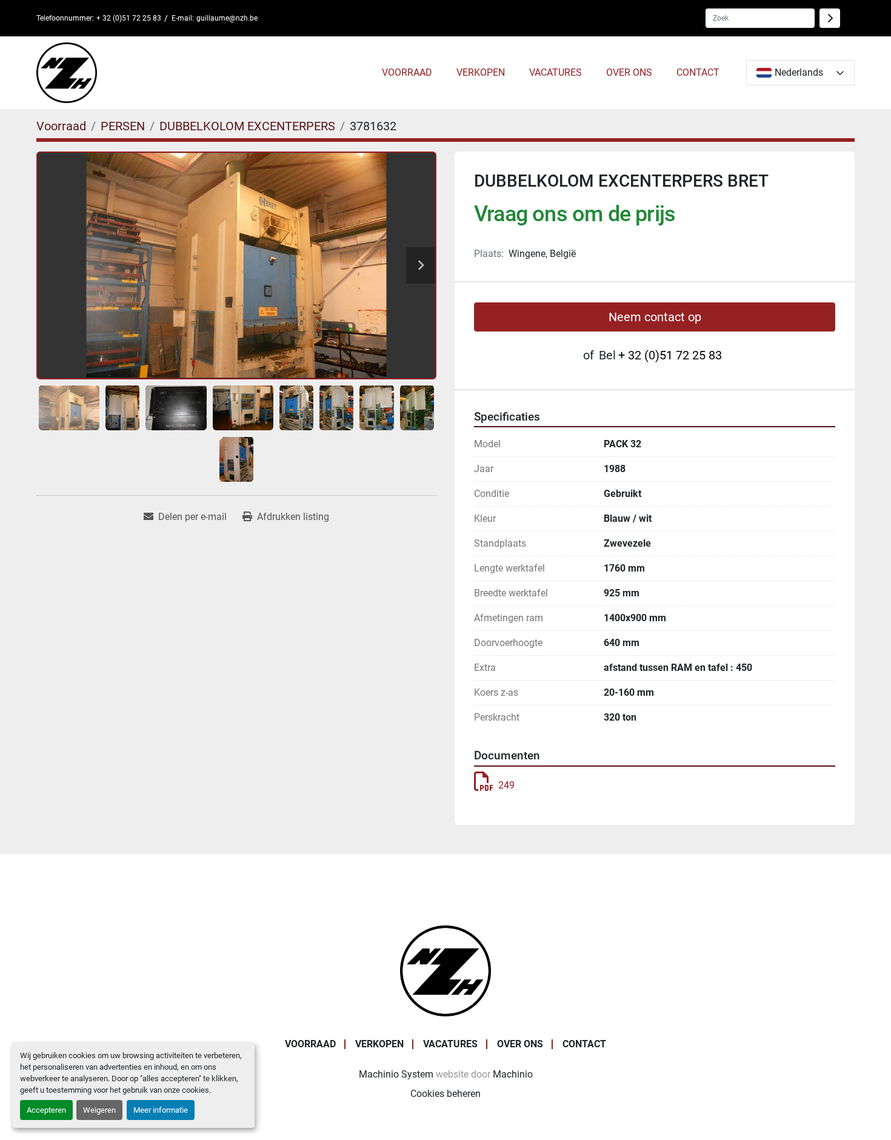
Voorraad (407, 72)
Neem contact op (655, 317)
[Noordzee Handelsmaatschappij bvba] (445, 970)
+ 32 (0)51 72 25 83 (128, 18)
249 (506, 785)
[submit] (829, 18)
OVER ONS (629, 72)
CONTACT (697, 72)
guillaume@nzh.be (227, 18)
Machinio (513, 1074)
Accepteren (46, 1110)
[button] (407, 73)
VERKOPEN (480, 72)
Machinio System (396, 1074)
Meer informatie (160, 1110)
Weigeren (99, 1110)
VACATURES (555, 72)
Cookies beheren (445, 1093)
